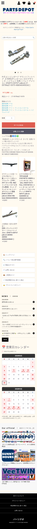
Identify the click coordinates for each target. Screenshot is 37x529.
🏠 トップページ (9, 255)
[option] (18, 55)
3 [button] (21, 73)
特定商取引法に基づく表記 (18, 505)
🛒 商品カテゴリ (9, 265)
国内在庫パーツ (7, 106)
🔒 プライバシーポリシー (12, 285)
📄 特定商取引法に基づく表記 (13, 280)
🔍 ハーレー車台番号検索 (12, 260)
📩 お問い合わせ (9, 270)
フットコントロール (21, 108)
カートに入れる (18, 125)
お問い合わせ (18, 510)
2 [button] (18, 73)
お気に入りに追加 (18, 131)
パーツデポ (18, 519)
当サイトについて (18, 496)
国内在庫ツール (7, 104)
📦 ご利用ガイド (9, 275)
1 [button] (16, 73)
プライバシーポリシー (18, 500)
